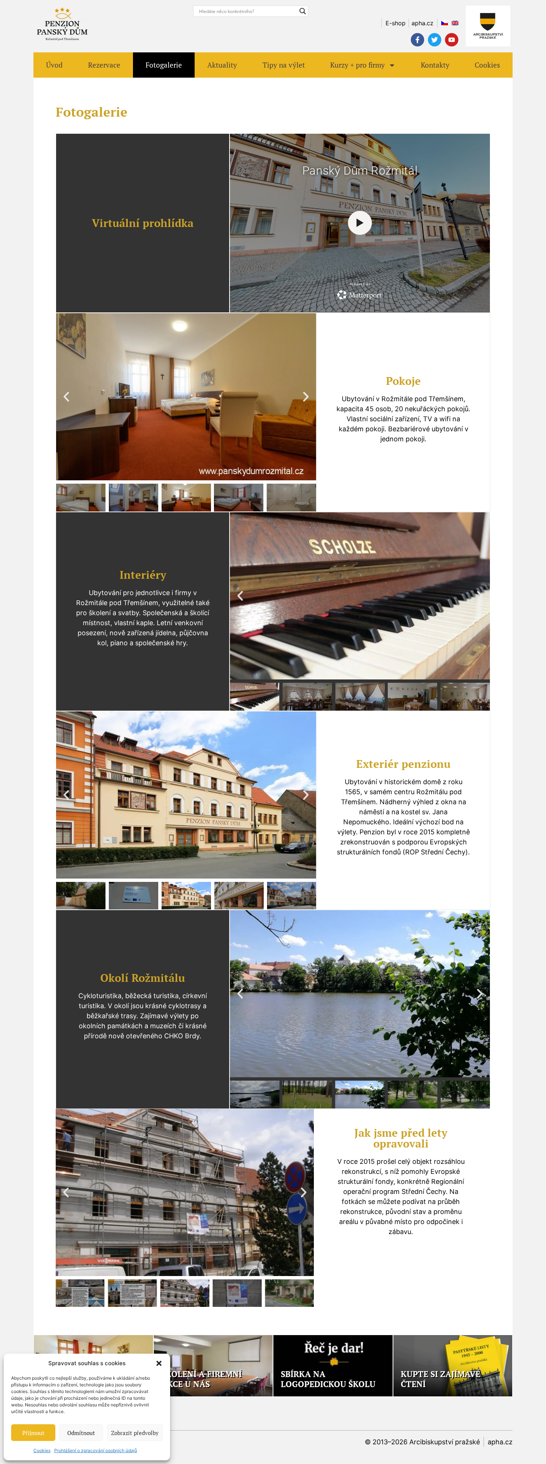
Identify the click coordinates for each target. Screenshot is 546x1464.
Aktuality (222, 64)
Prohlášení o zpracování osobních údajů (95, 1450)
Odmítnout (81, 1433)
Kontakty (435, 64)
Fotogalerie (164, 64)
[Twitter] (434, 39)
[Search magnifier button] (303, 11)
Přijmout (33, 1433)
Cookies (42, 1450)
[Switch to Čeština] (443, 23)
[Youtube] (451, 39)
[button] (159, 1363)
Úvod (54, 64)
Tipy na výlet (284, 64)
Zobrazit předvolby (135, 1433)
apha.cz (500, 1442)
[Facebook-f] (417, 39)
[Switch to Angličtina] (453, 23)
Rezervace (104, 64)
